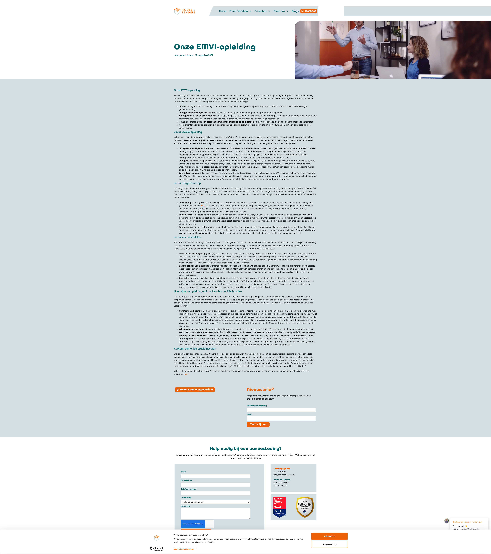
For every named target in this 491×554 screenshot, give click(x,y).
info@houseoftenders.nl (283, 474)
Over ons (279, 11)
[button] (195, 389)
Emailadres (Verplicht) (257, 406)
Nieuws (189, 55)
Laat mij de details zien (184, 549)
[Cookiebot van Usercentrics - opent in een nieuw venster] (157, 549)
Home (222, 11)
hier (202, 205)
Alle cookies (329, 536)
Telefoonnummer (189, 489)
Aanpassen (328, 544)
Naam (249, 414)
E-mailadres (186, 480)
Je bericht (185, 506)
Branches (260, 11)
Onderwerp (186, 498)
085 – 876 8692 (279, 471)
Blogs (295, 11)
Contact (310, 11)
